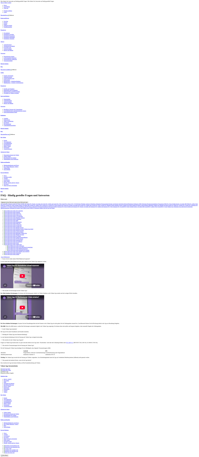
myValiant (10, 206)
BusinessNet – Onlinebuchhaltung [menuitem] (12, 81)
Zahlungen (136, 204)
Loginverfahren (145, 205)
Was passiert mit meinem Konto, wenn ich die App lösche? (16, 360)
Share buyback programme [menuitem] (10, 185)
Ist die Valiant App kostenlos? (9, 329)
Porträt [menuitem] (5, 140)
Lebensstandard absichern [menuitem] (10, 58)
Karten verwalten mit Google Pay (77, 205)
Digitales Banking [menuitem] (4, 63)
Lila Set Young (51, 208)
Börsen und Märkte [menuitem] (8, 50)
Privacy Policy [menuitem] (7, 386)
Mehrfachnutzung (5, 208)
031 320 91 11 (69, 342)
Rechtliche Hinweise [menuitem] (9, 385)
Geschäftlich (7, 6)
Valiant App (170, 206)
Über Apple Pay (63, 204)
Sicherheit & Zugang (15, 208)
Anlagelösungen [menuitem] (8, 100)
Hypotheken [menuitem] (7, 33)
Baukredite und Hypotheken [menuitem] (11, 90)
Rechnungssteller (53, 206)
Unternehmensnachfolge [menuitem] (10, 125)
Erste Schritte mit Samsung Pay (72, 206)
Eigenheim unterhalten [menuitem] (9, 37)
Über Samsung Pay (115, 206)
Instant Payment (136, 205)
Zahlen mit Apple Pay (53, 204)
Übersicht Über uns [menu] (5, 134)
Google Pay (51, 205)
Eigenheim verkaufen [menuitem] (9, 38)
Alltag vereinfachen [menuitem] (8, 121)
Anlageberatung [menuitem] (8, 44)
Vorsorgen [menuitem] (3, 53)
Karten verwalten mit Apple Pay (40, 204)
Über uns (6, 8)
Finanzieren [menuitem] (3, 30)
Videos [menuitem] (5, 392)
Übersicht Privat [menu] (4, 15)
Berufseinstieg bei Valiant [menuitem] (10, 157)
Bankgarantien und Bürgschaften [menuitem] (12, 91)
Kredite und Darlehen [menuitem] (9, 89)
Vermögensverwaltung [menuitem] (9, 46)
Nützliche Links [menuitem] (4, 376)
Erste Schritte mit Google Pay (61, 205)
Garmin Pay (9, 205)
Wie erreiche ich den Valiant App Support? (12, 340)
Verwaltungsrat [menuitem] (7, 142)
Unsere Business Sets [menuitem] (9, 78)
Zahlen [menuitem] (2, 72)
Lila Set (45, 208)
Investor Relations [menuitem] (5, 172)
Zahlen (41, 208)
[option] (13, 210)
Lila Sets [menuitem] (6, 21)
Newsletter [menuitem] (6, 380)
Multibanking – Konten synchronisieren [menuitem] (13, 82)
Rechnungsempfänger (152, 204)
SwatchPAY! (4, 206)
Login (5, 12)
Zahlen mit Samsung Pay (104, 206)
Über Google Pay (102, 205)
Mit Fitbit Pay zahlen (190, 204)
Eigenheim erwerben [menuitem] (9, 34)
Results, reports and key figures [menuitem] (11, 182)
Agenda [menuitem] (6, 178)
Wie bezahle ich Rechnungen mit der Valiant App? (14, 290)
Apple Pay (15, 204)
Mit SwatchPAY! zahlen (148, 206)
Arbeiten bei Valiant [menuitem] (5, 152)
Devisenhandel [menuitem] (7, 124)
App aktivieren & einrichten (186, 206)
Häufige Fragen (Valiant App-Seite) (123, 205)
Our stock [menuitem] (6, 184)
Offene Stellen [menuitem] (7, 156)
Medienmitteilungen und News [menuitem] (11, 165)
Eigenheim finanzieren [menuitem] (9, 36)
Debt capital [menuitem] (7, 181)
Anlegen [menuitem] (2, 41)
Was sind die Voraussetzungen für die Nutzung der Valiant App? (18, 345)
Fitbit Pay (166, 204)
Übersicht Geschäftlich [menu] (6, 69)
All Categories (4, 204)
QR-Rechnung (28, 206)
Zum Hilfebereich (5, 257)
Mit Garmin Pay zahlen (33, 205)
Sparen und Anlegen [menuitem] (5, 96)
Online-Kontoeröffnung (19, 206)
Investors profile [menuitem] (8, 177)
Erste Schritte (172, 204)
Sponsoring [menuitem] (6, 147)
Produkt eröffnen (8, 10)
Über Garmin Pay (43, 205)
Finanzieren (161, 204)
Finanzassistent (105, 204)
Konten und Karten (114, 204)
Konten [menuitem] (5, 22)
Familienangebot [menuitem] (8, 27)
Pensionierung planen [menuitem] (9, 56)
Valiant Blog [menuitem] (7, 168)
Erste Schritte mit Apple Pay (25, 204)
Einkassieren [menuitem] (7, 80)
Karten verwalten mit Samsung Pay (89, 206)
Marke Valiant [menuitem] (7, 146)
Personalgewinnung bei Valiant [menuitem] (11, 155)
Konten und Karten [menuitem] (5, 18)
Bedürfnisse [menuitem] (3, 115)
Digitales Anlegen (85, 204)
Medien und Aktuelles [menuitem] (5, 162)
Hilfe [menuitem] (5, 382)
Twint (165, 206)
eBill (140, 204)
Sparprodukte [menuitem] (7, 99)
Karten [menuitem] (5, 24)
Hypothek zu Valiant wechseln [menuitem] (11, 93)
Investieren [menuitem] (6, 122)
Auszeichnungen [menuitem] (8, 149)
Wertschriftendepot (128, 204)
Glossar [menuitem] (5, 390)
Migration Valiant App (154, 205)
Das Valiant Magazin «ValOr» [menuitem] (11, 166)
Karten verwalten (180, 204)
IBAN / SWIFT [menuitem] (8, 379)
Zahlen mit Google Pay (92, 205)
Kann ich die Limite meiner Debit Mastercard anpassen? (16, 259)
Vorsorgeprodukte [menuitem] (8, 60)
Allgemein (3, 202)
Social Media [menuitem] (7, 169)
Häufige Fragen (111, 205)
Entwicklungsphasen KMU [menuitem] (10, 112)
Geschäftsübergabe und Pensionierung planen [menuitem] (15, 111)
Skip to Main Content (6, 2)
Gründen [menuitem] (6, 118)
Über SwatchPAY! (159, 206)
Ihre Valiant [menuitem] (3, 137)
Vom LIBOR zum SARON (27, 208)
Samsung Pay (194, 205)
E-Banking (93, 204)
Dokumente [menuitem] (6, 389)
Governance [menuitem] (7, 180)
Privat (5, 5)
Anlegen (10, 204)
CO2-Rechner (77, 204)
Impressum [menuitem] (6, 387)
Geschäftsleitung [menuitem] (8, 143)
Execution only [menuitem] (7, 47)
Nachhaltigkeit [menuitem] (7, 144)
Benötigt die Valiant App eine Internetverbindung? (14, 334)
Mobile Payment (164, 205)
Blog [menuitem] (2, 66)
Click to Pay (70, 204)
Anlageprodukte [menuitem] (8, 49)
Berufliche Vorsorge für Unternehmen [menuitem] (13, 109)
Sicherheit (121, 204)
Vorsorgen (36, 208)
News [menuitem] (5, 175)
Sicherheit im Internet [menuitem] (9, 383)
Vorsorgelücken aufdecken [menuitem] (10, 59)
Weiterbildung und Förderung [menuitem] (11, 159)
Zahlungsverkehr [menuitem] (8, 25)
